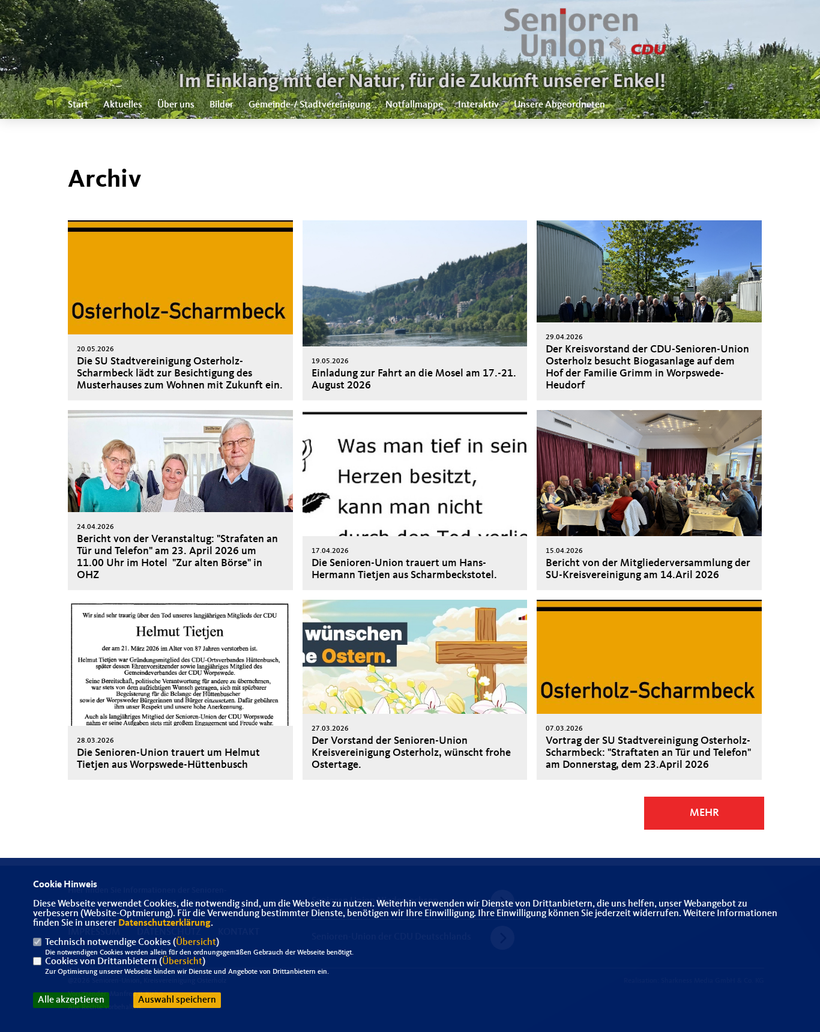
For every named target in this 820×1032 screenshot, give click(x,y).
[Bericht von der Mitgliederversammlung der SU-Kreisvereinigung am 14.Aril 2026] (649, 494)
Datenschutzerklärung (164, 923)
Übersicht (196, 942)
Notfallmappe (414, 105)
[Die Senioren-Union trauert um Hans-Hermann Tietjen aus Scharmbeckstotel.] (415, 500)
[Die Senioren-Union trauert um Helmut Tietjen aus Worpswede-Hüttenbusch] (180, 697)
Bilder (222, 105)
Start (78, 105)
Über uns (175, 105)
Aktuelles (122, 105)
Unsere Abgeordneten (559, 105)
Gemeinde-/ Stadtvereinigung (309, 105)
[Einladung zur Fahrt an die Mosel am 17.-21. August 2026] (415, 304)
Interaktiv (478, 105)
